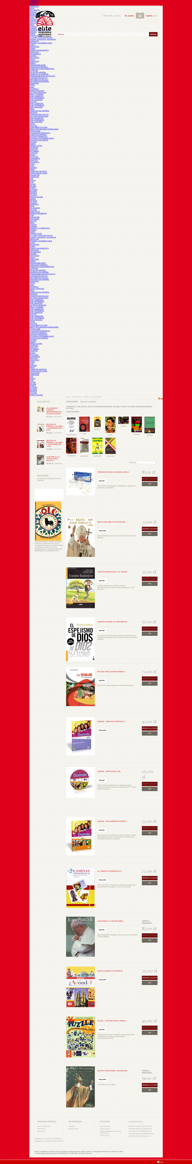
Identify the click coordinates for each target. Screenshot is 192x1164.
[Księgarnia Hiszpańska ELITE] (44, 19)
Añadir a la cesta (149, 529)
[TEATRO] (149, 416)
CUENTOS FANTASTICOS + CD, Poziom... (112, 572)
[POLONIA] (136, 416)
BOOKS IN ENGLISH (36, 91)
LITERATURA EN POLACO (38, 114)
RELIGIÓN (33, 191)
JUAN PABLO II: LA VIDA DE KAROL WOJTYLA (53, 459)
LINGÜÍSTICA (34, 162)
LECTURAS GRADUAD (37, 92)
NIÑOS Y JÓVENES (36, 94)
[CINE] (84, 416)
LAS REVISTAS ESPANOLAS (39, 133)
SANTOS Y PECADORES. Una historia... (113, 1071)
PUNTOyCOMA (34, 131)
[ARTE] (110, 416)
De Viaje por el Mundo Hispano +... (112, 672)
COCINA (32, 184)
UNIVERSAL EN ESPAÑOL (39, 74)
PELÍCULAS (33, 157)
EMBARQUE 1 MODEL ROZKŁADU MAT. (49, 1141)
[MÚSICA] (97, 416)
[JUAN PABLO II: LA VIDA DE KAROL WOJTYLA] (80, 938)
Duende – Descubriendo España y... (112, 821)
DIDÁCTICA (33, 149)
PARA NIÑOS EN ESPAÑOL (39, 81)
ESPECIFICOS (34, 14)
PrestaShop (64, 1153)
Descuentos (41, 1129)
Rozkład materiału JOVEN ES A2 (140, 1129)
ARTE (31, 182)
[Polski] (162, 399)
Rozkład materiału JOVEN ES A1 (140, 1126)
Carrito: (149, 16)
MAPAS (32, 169)
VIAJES (32, 164)
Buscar (153, 34)
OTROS (32, 59)
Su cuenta (129, 16)
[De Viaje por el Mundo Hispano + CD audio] (80, 688)
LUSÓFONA (33, 70)
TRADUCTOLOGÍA (36, 197)
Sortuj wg (132, 462)
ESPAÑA (32, 144)
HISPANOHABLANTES (37, 65)
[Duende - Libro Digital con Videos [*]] (80, 788)
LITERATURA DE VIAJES (38, 173)
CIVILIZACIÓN (34, 19)
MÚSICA (32, 155)
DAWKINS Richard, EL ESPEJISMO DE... (112, 622)
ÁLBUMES (33, 168)
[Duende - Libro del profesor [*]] (80, 738)
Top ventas (41, 1131)
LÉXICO (32, 45)
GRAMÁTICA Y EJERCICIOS (39, 228)
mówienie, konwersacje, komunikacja (42, 39)
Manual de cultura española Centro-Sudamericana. (115, 685)
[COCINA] (123, 416)
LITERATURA (34, 61)
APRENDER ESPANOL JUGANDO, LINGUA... (113, 472)
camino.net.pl (104, 1136)
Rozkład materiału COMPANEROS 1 (142, 1134)
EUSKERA (33, 28)
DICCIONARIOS (35, 54)
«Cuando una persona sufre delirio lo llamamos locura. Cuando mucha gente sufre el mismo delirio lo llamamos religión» (117, 637)
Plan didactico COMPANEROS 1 (140, 1131)
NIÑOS (31, 8)
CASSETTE (33, 153)
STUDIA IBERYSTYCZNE (38, 127)
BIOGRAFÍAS (34, 83)
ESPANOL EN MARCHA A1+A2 (140, 1136)
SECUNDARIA (34, 10)
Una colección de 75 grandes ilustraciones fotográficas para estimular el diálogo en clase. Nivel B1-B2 (116, 886)
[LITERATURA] (71, 416)
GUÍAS (31, 166)
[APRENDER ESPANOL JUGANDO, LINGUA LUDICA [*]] (80, 489)
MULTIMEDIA (34, 151)
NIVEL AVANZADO (36, 100)
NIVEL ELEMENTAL (36, 96)
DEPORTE (33, 193)
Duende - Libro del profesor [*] (111, 721)
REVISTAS (33, 125)
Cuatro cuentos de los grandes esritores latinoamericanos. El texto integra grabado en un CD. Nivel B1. (116, 587)
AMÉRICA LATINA (35, 146)
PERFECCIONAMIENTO (38, 213)
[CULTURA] (110, 437)
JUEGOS (32, 199)
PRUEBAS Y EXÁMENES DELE (40, 43)
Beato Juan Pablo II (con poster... (111, 522)
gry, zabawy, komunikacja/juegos (41, 235)
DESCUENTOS (43, 402)
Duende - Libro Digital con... (109, 771)
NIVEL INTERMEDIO (36, 98)
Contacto (72, 1126)
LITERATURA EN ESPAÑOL (39, 111)
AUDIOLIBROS (34, 158)
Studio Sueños (105, 1129)
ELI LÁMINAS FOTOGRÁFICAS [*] (109, 871)
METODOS (33, 3)
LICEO (31, 17)
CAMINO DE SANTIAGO (38, 171)
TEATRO (32, 188)
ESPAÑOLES (34, 6)
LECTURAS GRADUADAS (38, 116)
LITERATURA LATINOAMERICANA (41, 69)
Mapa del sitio (73, 1129)
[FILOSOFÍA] (71, 437)
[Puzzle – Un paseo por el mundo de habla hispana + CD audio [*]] (80, 1037)
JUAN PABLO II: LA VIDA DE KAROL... (110, 921)
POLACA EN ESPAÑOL (37, 72)
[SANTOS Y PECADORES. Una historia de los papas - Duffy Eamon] (80, 1087)
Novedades (42, 476)
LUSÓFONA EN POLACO (38, 78)
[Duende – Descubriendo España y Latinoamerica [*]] (80, 838)
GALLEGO (33, 4)
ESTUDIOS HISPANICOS (38, 136)
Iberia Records (105, 1126)
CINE (31, 179)
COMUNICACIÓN (35, 234)
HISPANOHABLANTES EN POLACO (42, 76)
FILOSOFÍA (33, 190)
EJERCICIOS (34, 41)
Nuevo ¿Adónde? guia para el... (110, 971)
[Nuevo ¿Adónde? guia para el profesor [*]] (80, 987)
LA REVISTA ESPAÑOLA (38, 135)
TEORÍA (32, 34)
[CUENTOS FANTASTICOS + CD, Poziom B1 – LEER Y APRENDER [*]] (80, 588)
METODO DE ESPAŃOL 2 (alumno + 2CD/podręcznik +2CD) (54, 443)
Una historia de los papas (106, 1084)
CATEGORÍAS (34, 1)
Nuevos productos (43, 1126)
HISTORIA (33, 142)
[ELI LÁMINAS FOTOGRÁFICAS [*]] (80, 888)
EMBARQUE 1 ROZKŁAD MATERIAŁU (48, 1139)
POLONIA (32, 186)
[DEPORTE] (97, 437)
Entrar (117, 16)
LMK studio (74, 1153)
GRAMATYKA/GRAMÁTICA (39, 50)
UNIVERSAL (33, 147)
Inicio (68, 397)
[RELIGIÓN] (84, 437)
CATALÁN (32, 26)
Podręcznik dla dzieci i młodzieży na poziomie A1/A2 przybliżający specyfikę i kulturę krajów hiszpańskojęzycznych (116, 1036)
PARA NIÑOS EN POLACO (38, 80)
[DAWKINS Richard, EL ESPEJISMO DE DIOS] (80, 638)
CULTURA (33, 195)
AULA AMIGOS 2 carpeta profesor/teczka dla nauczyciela (54, 411)
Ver (149, 484)
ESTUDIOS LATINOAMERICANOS (41, 138)
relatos (31, 87)
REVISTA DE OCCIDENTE (38, 140)
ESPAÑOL (33, 32)
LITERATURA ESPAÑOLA (38, 67)
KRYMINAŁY (34, 89)
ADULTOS (33, 12)
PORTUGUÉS (34, 21)
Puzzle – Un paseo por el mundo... (112, 1021)
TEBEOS (32, 63)
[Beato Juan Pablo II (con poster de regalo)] (80, 538)
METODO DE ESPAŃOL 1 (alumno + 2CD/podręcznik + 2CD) (54, 427)
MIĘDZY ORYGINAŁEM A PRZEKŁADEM (43, 129)
